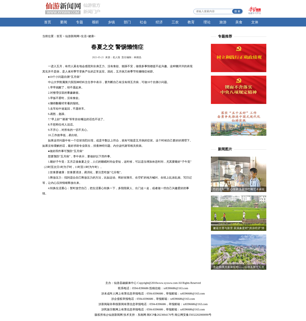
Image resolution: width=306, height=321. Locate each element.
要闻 (63, 22)
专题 (79, 22)
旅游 (222, 22)
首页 (47, 22)
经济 (159, 22)
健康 (91, 36)
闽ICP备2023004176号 (160, 314)
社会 (143, 22)
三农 (175, 22)
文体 (254, 22)
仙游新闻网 (72, 36)
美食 (238, 22)
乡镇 (111, 22)
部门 (127, 22)
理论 (207, 22)
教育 (191, 22)
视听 (95, 22)
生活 (84, 36)
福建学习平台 (254, 13)
